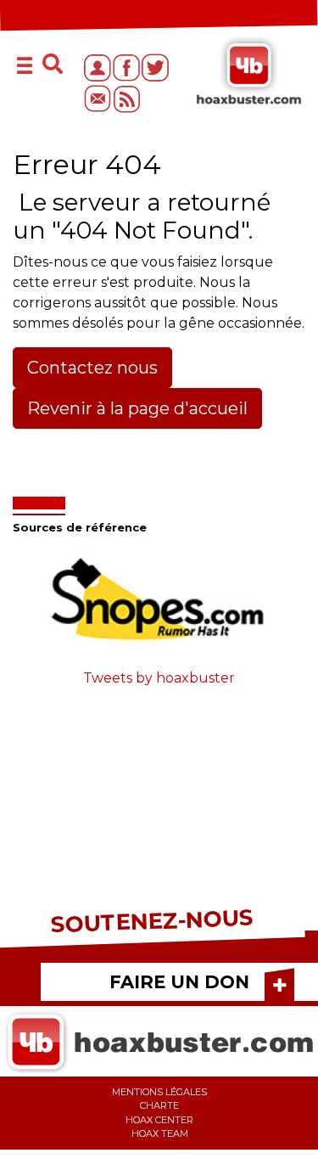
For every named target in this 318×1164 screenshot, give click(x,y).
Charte (159, 1105)
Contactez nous (92, 367)
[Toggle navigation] (26, 67)
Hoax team (159, 1133)
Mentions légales (159, 1092)
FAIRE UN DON (179, 981)
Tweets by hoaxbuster (159, 678)
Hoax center (159, 1120)
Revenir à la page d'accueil (137, 408)
